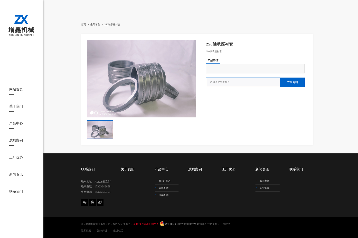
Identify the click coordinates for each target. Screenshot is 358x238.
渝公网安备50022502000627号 (181, 224)
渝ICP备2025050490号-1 (145, 224)
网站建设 (202, 224)
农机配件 (164, 188)
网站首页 (16, 89)
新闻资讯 (16, 174)
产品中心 (16, 123)
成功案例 (16, 140)
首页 (83, 24)
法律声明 (102, 230)
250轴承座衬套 (112, 24)
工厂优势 (16, 157)
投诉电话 (118, 230)
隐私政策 (86, 230)
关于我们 (16, 106)
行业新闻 (265, 188)
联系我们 (16, 191)
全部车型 (95, 24)
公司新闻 (265, 180)
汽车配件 (164, 195)
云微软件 (225, 224)
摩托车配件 (165, 180)
